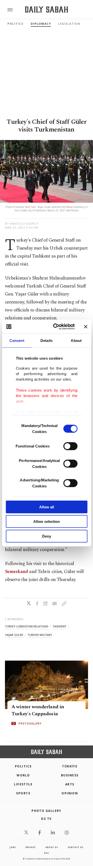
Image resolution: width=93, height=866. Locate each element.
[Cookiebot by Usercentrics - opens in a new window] (55, 326)
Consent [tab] (16, 340)
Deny (46, 536)
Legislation (69, 23)
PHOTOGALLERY (30, 723)
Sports (23, 793)
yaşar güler (14, 635)
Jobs (13, 847)
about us (51, 847)
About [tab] (76, 340)
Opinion (70, 793)
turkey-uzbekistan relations (26, 626)
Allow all (46, 507)
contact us (75, 847)
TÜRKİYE (69, 766)
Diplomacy (41, 23)
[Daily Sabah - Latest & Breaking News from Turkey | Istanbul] (46, 9)
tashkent (59, 626)
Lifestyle (23, 784)
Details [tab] (46, 340)
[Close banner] (85, 326)
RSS (46, 853)
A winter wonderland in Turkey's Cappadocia (37, 710)
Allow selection (46, 521)
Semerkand (16, 571)
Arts (69, 784)
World (23, 775)
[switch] (70, 446)
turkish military (40, 635)
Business (70, 775)
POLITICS (23, 766)
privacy (31, 847)
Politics (15, 23)
